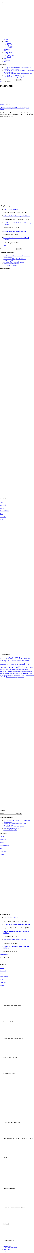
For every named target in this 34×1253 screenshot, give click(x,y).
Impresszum (6, 1249)
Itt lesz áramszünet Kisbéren (11, 263)
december (12, 662)
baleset (19, 660)
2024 (11, 658)
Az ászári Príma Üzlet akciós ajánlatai (13, 262)
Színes (5, 50)
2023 (7, 658)
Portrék (9, 57)
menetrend (26, 671)
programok (23, 673)
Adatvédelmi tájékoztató (10, 1247)
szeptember (8, 675)
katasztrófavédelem (18, 664)
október (12, 673)
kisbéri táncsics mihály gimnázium (16, 669)
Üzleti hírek (6, 60)
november (7, 673)
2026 (22, 658)
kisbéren (4, 667)
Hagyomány (10, 55)
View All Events (4, 246)
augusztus (27, 658)
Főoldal (5, 40)
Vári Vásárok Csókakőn (10, 209)
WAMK (2, 677)
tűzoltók (18, 675)
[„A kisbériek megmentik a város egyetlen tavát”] (11, 101)
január (25, 662)
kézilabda (15, 671)
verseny (23, 675)
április (19, 677)
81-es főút (2, 658)
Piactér (5, 61)
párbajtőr (30, 673)
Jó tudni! (9, 47)
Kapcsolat (6, 1251)
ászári (22, 677)
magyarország (21, 671)
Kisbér (9, 43)
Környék (9, 44)
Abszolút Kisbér (7, 52)
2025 (17, 658)
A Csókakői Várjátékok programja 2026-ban (16, 216)
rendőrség (2, 675)
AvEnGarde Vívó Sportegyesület (9, 660)
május (30, 671)
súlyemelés (14, 675)
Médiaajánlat (7, 1246)
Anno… (9, 54)
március (2, 673)
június (11, 664)
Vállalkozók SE (29, 675)
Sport (4, 58)
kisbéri (12, 666)
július (8, 664)
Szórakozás (6, 49)
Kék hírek (9, 46)
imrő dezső (21, 662)
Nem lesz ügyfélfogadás (10, 265)
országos (16, 673)
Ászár (8, 677)
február (17, 662)
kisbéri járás (20, 667)
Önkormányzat (13, 677)
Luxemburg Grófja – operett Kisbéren (14, 231)
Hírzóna (5, 41)
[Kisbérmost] (17, 10)
